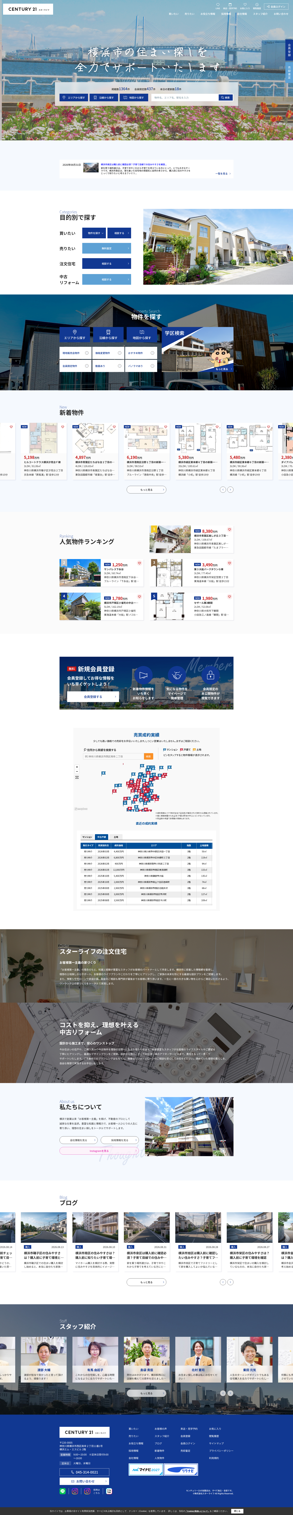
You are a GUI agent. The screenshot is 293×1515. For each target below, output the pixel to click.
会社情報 (242, 14)
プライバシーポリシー (221, 1450)
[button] (223, 490)
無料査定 (107, 248)
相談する (119, 233)
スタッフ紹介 (260, 14)
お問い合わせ (281, 14)
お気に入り (245, 8)
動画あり (100, 366)
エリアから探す (76, 97)
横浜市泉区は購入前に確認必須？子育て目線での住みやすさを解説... (134, 164)
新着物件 (159, 1450)
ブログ (158, 1443)
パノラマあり (135, 366)
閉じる (237, 1511)
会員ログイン (278, 6)
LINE (218, 8)
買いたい (174, 14)
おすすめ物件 (135, 353)
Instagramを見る (99, 1151)
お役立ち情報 (208, 14)
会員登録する (93, 696)
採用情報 (226, 14)
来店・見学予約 (230, 8)
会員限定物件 (70, 366)
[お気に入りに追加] (11, 427)
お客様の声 (161, 1428)
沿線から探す (106, 97)
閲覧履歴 (257, 8)
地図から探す (136, 97)
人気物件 (159, 1458)
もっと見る (146, 489)
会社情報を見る (78, 1140)
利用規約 (214, 1458)
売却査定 (185, 1450)
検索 (227, 97)
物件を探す (94, 233)
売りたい (189, 14)
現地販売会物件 (71, 353)
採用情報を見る (119, 1140)
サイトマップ (216, 1443)
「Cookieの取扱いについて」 (197, 1511)
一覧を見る (221, 173)
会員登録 (185, 1436)
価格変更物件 (102, 353)
